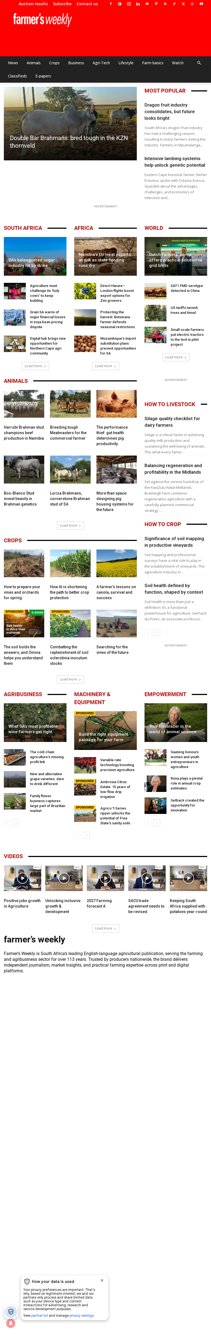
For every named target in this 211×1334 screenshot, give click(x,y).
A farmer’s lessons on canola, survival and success (116, 592)
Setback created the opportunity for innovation (187, 805)
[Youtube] (201, 3)
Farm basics (152, 62)
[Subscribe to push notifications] (10, 1323)
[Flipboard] (120, 3)
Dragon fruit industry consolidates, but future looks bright (170, 111)
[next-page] (156, 632)
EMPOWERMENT (165, 694)
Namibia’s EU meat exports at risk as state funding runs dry (105, 260)
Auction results (33, 3)
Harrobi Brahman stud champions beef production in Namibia (24, 432)
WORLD (154, 228)
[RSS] (165, 3)
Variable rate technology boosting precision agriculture (117, 765)
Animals (34, 62)
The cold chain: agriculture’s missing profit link (47, 757)
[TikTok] (174, 3)
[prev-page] (148, 632)
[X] (183, 3)
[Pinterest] (156, 3)
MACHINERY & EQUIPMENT (92, 698)
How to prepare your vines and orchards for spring (22, 592)
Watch (178, 62)
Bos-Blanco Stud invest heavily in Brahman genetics (20, 498)
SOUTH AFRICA (23, 228)
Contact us (87, 3)
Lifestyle (126, 62)
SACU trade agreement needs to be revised (146, 906)
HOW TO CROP (163, 524)
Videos (13, 856)
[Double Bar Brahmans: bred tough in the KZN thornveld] (70, 123)
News (13, 62)
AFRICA (83, 228)
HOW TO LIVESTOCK (170, 404)
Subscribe (62, 3)
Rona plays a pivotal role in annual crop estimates (186, 783)
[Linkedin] (138, 3)
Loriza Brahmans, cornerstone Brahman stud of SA (70, 498)
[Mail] (147, 3)
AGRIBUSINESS (23, 694)
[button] (199, 63)
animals (16, 381)
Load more (33, 366)
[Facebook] (111, 3)
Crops (54, 62)
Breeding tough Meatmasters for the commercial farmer (68, 432)
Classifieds (17, 76)
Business (76, 62)
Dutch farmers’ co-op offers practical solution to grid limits (175, 260)
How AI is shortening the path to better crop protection (69, 592)
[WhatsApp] (192, 3)
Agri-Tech (101, 62)
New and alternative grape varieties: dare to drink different (47, 779)
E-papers (43, 76)
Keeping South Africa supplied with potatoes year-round (188, 906)
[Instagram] (129, 3)
